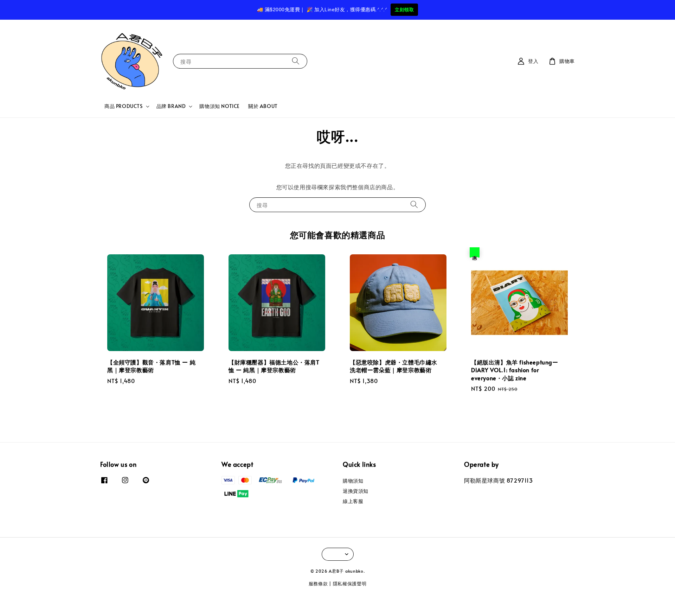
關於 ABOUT (263, 106)
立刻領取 (404, 9)
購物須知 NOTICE (219, 106)
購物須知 (353, 481)
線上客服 (353, 501)
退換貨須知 (355, 491)
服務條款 (318, 583)
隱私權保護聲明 (350, 583)
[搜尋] (295, 61)
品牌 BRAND (171, 106)
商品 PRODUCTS (123, 106)
